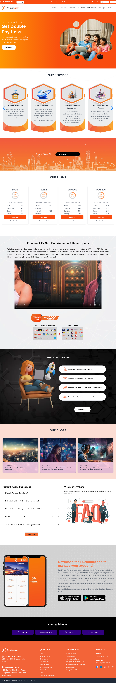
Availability (62, 7)
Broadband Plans (73, 7)
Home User (55, 2)
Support (24, 632)
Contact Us (95, 2)
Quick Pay (20, 2)
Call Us (71, 632)
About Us (86, 2)
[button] (4, 108)
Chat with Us (47, 632)
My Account (105, 2)
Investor (77, 2)
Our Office (94, 632)
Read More (31, 534)
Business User (66, 2)
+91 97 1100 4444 (8, 2)
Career (113, 2)
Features (53, 7)
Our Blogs (101, 7)
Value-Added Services (88, 7)
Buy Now (15, 217)
